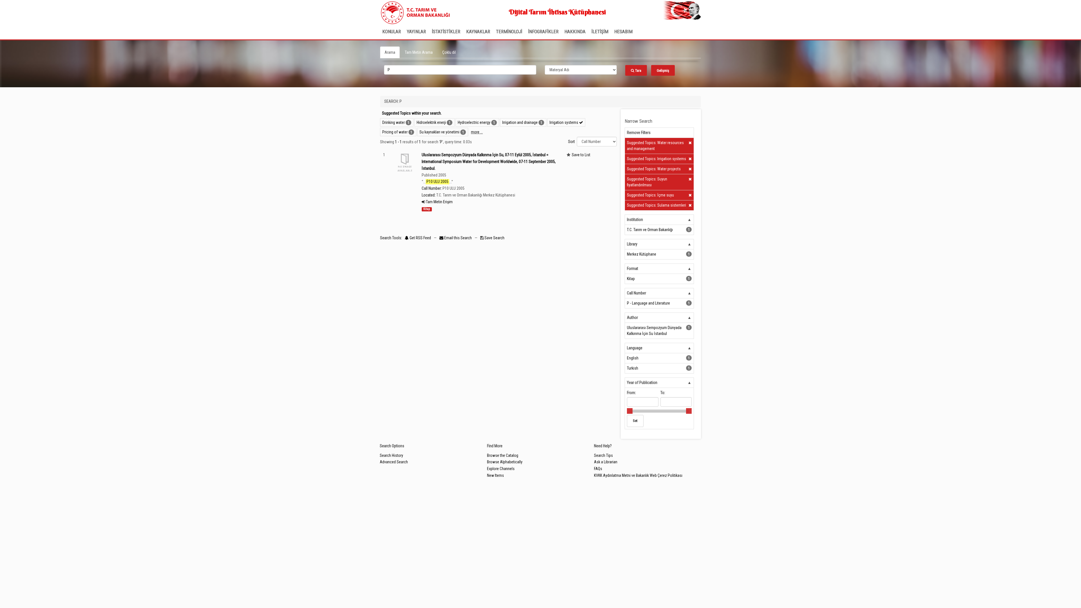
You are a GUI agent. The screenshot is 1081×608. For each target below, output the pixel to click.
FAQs (598, 468)
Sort (571, 141)
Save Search (494, 238)
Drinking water (393, 122)
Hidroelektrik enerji (431, 122)
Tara (637, 70)
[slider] (630, 411)
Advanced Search (394, 462)
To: (662, 392)
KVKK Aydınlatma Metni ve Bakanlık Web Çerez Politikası (638, 475)
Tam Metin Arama (419, 52)
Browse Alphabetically (504, 462)
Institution (635, 219)
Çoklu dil (449, 52)
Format (632, 268)
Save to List (581, 155)
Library (632, 244)
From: (631, 392)
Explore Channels (501, 468)
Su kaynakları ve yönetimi (439, 132)
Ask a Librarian (605, 462)
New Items (495, 475)
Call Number (636, 293)
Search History (391, 455)
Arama (390, 52)
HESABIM (623, 31)
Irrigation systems (564, 122)
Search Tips (603, 455)
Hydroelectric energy (474, 122)
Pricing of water (395, 132)
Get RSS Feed (420, 238)
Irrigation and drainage (520, 122)
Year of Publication (642, 382)
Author (632, 317)
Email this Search (458, 238)
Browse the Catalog (502, 455)
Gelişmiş (663, 70)
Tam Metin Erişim (439, 202)
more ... (477, 132)
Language (634, 348)
